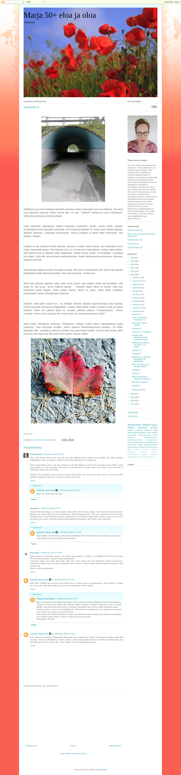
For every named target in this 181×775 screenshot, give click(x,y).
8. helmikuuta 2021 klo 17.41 (70, 490)
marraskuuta (138, 281)
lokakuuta (136, 284)
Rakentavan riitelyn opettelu (139, 324)
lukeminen (148, 430)
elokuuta (136, 291)
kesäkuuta (137, 298)
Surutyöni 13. (137, 314)
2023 (132, 268)
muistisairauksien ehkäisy (135, 457)
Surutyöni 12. (137, 328)
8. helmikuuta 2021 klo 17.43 (70, 532)
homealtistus (131, 452)
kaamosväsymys (133, 454)
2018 (132, 401)
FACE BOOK (133, 416)
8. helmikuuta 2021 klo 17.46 (63, 580)
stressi (146, 424)
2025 (132, 261)
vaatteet (154, 433)
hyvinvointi (134, 424)
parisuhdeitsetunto (149, 457)
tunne (148, 433)
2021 (132, 275)
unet (129, 449)
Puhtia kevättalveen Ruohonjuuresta (139, 319)
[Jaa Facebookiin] (70, 440)
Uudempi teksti (31, 746)
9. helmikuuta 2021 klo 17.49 (66, 599)
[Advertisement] (73, 716)
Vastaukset (37, 486)
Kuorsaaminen (133, 244)
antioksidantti (133, 433)
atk (141, 442)
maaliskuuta (137, 308)
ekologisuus (132, 435)
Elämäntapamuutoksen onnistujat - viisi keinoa (140, 345)
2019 (132, 397)
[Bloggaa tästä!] (65, 440)
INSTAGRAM (133, 413)
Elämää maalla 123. (135, 240)
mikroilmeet (154, 454)
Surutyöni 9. (136, 354)
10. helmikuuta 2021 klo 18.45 (63, 634)
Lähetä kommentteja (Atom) (75, 754)
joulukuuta (137, 278)
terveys (154, 428)
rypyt (155, 430)
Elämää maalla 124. (135, 247)
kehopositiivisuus (144, 435)
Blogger (104, 770)
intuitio (144, 442)
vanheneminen (152, 440)
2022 (132, 271)
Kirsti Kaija (34, 553)
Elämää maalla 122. (135, 230)
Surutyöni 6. (136, 386)
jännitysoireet (152, 442)
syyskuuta (137, 288)
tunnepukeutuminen (135, 440)
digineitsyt (154, 449)
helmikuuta (137, 311)
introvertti (142, 433)
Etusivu (73, 746)
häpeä (154, 425)
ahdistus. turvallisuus (141, 449)
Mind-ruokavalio (133, 442)
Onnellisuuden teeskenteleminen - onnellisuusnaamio (140, 337)
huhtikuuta (137, 305)
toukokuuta (137, 301)
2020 (132, 394)
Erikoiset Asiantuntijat (45, 599)
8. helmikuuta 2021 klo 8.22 (53, 454)
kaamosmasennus (150, 437)
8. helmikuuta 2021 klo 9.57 (49, 508)
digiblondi (131, 437)
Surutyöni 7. (136, 373)
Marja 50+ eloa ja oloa (60, 15)
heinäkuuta (137, 294)
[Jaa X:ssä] (67, 440)
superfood (141, 447)
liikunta (131, 428)
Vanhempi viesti (115, 746)
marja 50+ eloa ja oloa (45, 490)
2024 (132, 265)
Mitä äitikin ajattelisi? (140, 382)
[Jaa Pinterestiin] (72, 440)
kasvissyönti (132, 445)
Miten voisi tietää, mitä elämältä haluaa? (140, 366)
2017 (132, 404)
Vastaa (32, 481)
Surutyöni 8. (136, 370)
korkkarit (144, 454)
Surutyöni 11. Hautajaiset (141, 332)
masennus (142, 428)
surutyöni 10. (137, 350)
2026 (132, 258)
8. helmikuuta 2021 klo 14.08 (51, 553)
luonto (155, 435)
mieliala (130, 430)
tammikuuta (137, 390)
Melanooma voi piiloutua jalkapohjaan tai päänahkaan (141, 359)
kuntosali (138, 430)
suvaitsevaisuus (151, 447)
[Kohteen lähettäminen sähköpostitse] (62, 440)
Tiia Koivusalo (36, 454)
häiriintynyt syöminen (148, 452)
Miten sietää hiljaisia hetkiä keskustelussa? (141, 378)
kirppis (140, 445)
